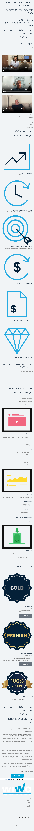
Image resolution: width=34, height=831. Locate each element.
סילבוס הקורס (29, 802)
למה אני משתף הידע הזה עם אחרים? (28, 740)
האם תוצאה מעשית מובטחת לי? (28, 731)
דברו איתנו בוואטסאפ (25, 817)
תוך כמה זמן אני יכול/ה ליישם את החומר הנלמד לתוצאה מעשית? (25, 728)
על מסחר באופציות (29, 801)
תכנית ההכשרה (29, 799)
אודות (30, 798)
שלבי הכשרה (29, 799)
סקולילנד (7, 779)
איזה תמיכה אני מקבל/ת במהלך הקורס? (27, 765)
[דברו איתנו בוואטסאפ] (30, 814)
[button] (17, 728)
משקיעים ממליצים (29, 801)
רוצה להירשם (26, 615)
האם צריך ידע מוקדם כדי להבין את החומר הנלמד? (26, 759)
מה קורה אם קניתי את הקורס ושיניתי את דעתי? (27, 762)
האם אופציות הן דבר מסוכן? (29, 746)
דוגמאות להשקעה (29, 800)
